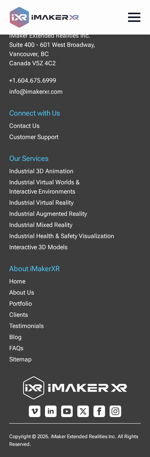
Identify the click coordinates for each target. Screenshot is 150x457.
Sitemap (20, 359)
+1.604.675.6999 (32, 80)
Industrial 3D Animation (41, 171)
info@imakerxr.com (36, 91)
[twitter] (83, 411)
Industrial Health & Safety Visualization (61, 236)
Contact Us (24, 125)
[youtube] (67, 411)
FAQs (16, 348)
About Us (21, 292)
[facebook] (99, 411)
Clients (18, 314)
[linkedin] (51, 411)
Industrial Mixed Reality (40, 224)
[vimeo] (34, 411)
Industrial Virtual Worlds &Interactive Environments (44, 187)
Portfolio (20, 303)
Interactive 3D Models (38, 247)
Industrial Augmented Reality (48, 213)
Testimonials (26, 326)
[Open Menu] (134, 17)
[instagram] (115, 411)
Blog (15, 337)
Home (17, 281)
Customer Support (33, 137)
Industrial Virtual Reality (41, 202)
